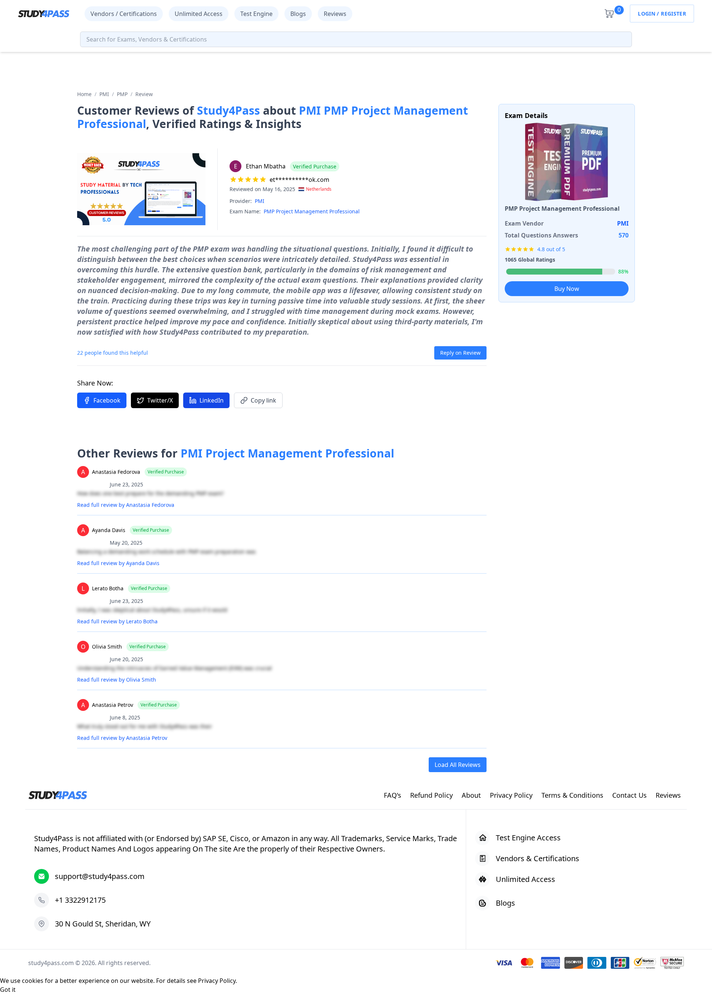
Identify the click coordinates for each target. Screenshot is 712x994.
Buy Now (566, 289)
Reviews (335, 14)
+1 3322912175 (80, 900)
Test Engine (256, 14)
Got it (8, 989)
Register (673, 13)
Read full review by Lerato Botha (117, 621)
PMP (122, 94)
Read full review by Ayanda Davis (118, 563)
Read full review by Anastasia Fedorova (125, 504)
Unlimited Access (198, 14)
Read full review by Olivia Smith (116, 679)
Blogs (298, 14)
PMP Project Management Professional (312, 211)
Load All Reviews (458, 765)
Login (646, 13)
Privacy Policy (216, 981)
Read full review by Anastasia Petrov (122, 737)
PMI (104, 94)
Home (84, 94)
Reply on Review (460, 352)
